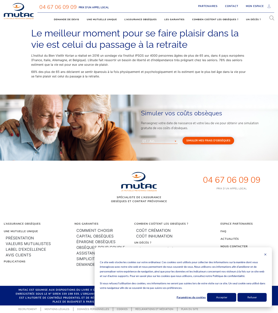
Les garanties (174, 19)
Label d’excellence (26, 249)
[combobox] (159, 141)
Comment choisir (94, 230)
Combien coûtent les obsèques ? (215, 19)
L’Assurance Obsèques (22, 224)
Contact (231, 6)
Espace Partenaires (237, 224)
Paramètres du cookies (191, 297)
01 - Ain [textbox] (148, 141)
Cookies (122, 309)
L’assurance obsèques (140, 19)
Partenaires (207, 6)
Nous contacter (234, 246)
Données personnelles (93, 309)
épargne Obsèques (96, 242)
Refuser (252, 297)
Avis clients (18, 255)
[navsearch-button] (270, 19)
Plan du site (189, 309)
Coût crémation (153, 230)
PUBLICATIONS (15, 261)
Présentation (20, 238)
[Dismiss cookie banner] (265, 255)
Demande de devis (66, 19)
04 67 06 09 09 (58, 7)
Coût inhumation (154, 236)
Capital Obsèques (95, 236)
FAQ (223, 231)
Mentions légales (57, 309)
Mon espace (255, 6)
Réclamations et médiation (154, 309)
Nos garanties (87, 224)
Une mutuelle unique (102, 19)
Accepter (221, 297)
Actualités (230, 239)
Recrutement (27, 309)
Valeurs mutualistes (28, 243)
